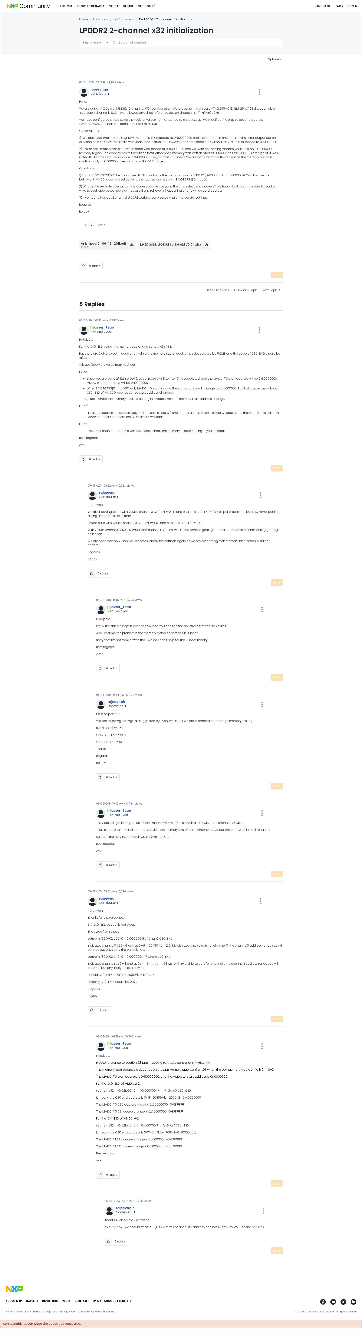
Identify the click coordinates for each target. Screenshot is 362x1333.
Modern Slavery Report (63, 1312)
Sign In (352, 6)
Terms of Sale (40, 1312)
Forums (66, 6)
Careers (32, 1301)
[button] (259, 92)
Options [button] (273, 59)
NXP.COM (145, 6)
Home (83, 19)
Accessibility (85, 1312)
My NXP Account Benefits (112, 1301)
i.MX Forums (100, 19)
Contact (81, 1301)
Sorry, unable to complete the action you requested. (42, 1324)
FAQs (339, 6)
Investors (50, 1301)
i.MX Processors (124, 19)
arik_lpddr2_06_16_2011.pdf (103, 243)
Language (322, 6)
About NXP (14, 1301)
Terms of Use (23, 1312)
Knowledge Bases (90, 6)
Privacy (10, 1312)
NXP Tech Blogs (121, 6)
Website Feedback (105, 1312)
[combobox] (196, 42)
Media (66, 1301)
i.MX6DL (102, 225)
